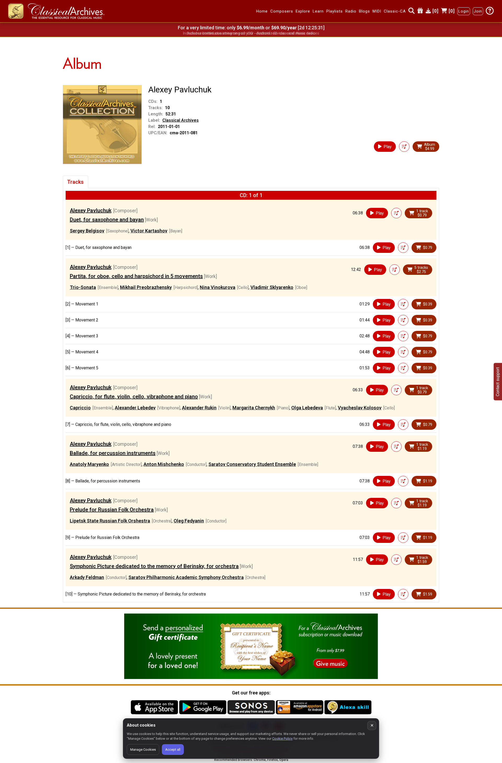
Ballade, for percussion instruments (113, 453)
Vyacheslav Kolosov (359, 407)
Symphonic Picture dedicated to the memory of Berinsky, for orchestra (154, 566)
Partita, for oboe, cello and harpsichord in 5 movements (136, 276)
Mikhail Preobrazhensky (146, 287)
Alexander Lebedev (135, 407)
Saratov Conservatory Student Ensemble (252, 464)
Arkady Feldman (87, 577)
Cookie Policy (282, 738)
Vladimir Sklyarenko (271, 287)
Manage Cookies (143, 749)
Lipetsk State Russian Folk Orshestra (110, 520)
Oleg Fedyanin (189, 520)
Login (463, 11)
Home (262, 11)
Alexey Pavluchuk (90, 210)
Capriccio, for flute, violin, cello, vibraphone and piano (134, 396)
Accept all (172, 749)
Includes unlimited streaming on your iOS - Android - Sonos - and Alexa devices (251, 33)
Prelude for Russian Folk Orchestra (112, 509)
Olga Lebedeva (307, 407)
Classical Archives (180, 120)
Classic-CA (395, 11)
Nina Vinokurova (217, 287)
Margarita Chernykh (253, 407)
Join (478, 11)
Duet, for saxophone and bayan (107, 219)
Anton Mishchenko (164, 464)
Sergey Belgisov (87, 230)
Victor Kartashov (148, 230)
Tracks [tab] (75, 182)
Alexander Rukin (199, 407)
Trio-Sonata (83, 287)
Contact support (497, 381)
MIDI (377, 11)
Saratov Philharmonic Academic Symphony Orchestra (186, 577)
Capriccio (80, 407)
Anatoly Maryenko (89, 464)
